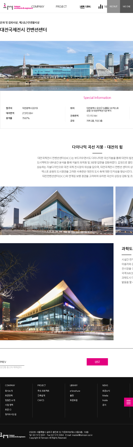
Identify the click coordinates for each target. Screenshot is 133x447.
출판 (72, 395)
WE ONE (126, 6)
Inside (105, 400)
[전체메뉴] (100, 6)
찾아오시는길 (10, 414)
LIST (97, 362)
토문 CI (8, 409)
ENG (89, 6)
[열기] (128, 402)
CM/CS (40, 400)
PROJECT (61, 6)
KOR (82, 6)
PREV (10, 364)
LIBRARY (74, 385)
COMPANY (37, 6)
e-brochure (75, 391)
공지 (104, 405)
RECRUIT (113, 6)
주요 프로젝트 (43, 391)
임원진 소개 (10, 400)
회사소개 (8, 391)
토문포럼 (73, 400)
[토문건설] (18, 6)
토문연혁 (8, 395)
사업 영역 (9, 405)
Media (105, 395)
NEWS (105, 385)
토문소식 (106, 391)
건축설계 (41, 395)
